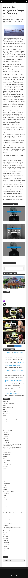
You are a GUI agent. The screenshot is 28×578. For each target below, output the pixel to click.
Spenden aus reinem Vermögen (11, 288)
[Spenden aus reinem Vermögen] (14, 282)
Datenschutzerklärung (17, 573)
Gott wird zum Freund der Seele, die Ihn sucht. (14, 231)
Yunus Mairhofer (8, 352)
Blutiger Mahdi (14, 249)
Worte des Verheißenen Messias (10, 5)
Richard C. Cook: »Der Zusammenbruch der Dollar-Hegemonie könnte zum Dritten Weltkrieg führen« (14, 364)
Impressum (8, 573)
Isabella (6, 380)
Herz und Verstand (14, 213)
